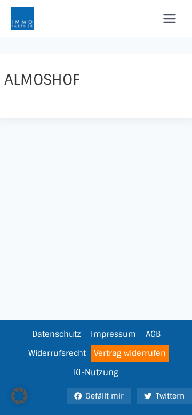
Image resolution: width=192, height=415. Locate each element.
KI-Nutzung (96, 372)
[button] (19, 396)
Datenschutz (56, 334)
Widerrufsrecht (57, 353)
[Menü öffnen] (169, 18)
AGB (153, 334)
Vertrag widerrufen (130, 353)
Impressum (113, 334)
